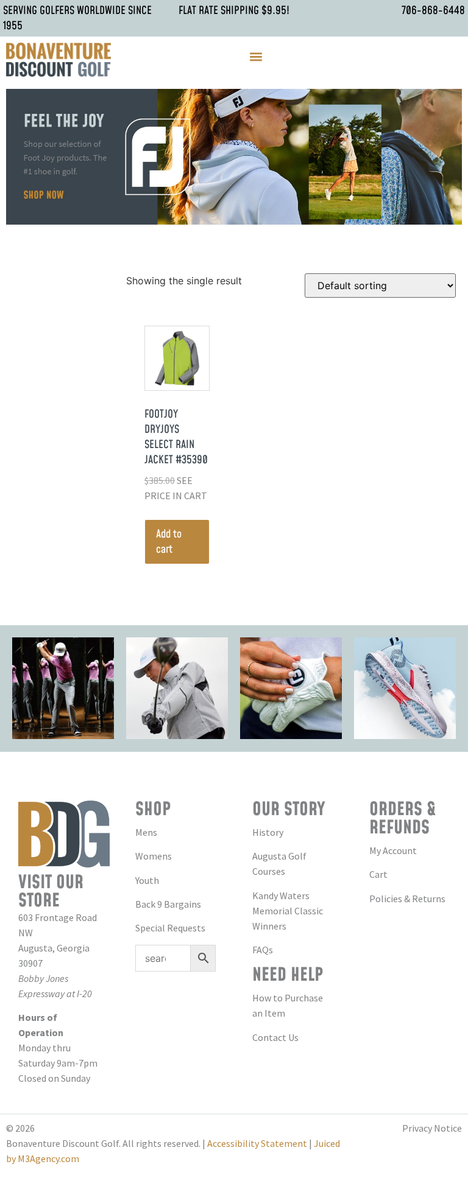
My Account (393, 850)
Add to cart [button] (169, 542)
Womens (153, 856)
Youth (147, 880)
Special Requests (170, 928)
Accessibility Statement (257, 1143)
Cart (378, 874)
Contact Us (275, 1037)
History (267, 832)
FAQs (262, 950)
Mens (146, 832)
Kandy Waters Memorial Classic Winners (287, 910)
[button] (256, 57)
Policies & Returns (407, 898)
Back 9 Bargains (168, 904)
